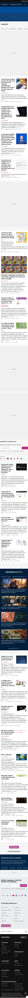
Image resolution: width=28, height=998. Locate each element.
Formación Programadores (19, 576)
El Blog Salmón (17, 972)
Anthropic (20, 28)
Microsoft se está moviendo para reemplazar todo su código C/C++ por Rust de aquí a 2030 (13, 607)
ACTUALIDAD (4, 4)
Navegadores (5, 736)
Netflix (16, 918)
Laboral (16, 915)
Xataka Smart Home (6, 950)
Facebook (4, 458)
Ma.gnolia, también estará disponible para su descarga (8, 777)
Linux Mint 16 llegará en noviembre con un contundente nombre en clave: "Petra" (7, 326)
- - (5, 793)
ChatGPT (14, 28)
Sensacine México (18, 985)
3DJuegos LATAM (18, 983)
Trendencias (4, 972)
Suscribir (25, 448)
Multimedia (4, 712)
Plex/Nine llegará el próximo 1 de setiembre (7, 708)
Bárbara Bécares (8, 101)
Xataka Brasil (4, 985)
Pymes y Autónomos (19, 974)
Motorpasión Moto (18, 965)
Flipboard (18, 458)
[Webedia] (24, 1)
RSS (14, 458)
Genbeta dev (14, 572)
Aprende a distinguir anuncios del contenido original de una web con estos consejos (13, 276)
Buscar (26, 931)
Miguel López (8, 292)
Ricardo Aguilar (9, 155)
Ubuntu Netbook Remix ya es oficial (7, 799)
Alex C (6, 486)
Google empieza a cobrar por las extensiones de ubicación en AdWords (6, 543)
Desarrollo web (5, 576)
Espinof (16, 956)
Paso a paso (4, 281)
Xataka (3, 944)
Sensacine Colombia (18, 987)
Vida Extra (16, 946)
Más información (22, 996)
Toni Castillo (8, 177)
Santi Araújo (8, 251)
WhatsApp (4, 921)
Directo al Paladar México (7, 989)
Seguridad (4, 912)
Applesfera (4, 948)
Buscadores (4, 172)
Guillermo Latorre (10, 770)
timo (3, 918)
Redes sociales (5, 915)
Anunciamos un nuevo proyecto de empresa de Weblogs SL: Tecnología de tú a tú (8, 495)
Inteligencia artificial (6, 910)
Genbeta (3, 474)
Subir (22, 937)
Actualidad (4, 93)
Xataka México (5, 983)
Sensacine (16, 954)
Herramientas (17, 910)
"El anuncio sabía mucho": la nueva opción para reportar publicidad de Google (7, 235)
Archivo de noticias (14, 851)
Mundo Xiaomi (5, 952)
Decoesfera (4, 974)
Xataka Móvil (4, 946)
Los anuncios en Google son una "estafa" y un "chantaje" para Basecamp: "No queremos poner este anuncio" (8, 165)
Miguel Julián (8, 560)
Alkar (6, 749)
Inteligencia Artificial (19, 921)
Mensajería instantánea (4, 306)
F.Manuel (7, 342)
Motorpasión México (19, 989)
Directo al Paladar (5, 963)
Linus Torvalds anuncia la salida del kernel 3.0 (7, 519)
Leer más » (4, 100)
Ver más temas (6, 925)
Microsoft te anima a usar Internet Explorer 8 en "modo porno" (8, 732)
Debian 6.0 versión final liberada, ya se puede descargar (7, 658)
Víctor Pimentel (9, 701)
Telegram (11, 458)
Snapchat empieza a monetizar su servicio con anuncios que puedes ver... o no (8, 300)
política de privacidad (19, 451)
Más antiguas (14, 847)
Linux (2, 330)
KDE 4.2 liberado (6, 754)
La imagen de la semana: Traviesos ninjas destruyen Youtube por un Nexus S (8, 684)
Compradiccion (5, 976)
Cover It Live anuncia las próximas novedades (7, 822)
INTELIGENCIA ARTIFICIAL (16, 4)
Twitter (1, 458)
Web (2, 240)
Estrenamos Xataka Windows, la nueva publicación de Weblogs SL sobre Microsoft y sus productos (7, 468)
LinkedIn (21, 458)
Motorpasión (17, 963)
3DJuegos (16, 944)
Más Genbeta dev (13, 648)
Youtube (8, 458)
